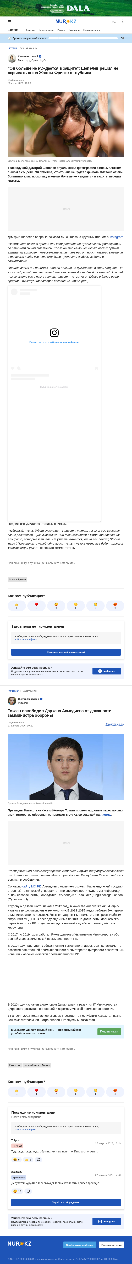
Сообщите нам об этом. (61, 563)
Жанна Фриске (17, 579)
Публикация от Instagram (54, 386)
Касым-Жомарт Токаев (37, 1065)
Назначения (29, 691)
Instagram (109, 671)
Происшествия (91, 30)
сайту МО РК (31, 886)
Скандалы (74, 30)
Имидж (61, 30)
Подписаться (109, 1031)
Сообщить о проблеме (79, 1245)
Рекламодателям (111, 1245)
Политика (13, 691)
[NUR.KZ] (66, 21)
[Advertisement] (66, 208)
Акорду (105, 814)
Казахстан (14, 1065)
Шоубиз (13, 30)
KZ (114, 21)
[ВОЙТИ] (122, 21)
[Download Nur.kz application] (66, 8)
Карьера (30, 30)
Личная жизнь (46, 30)
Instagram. (116, 237)
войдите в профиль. (26, 639)
